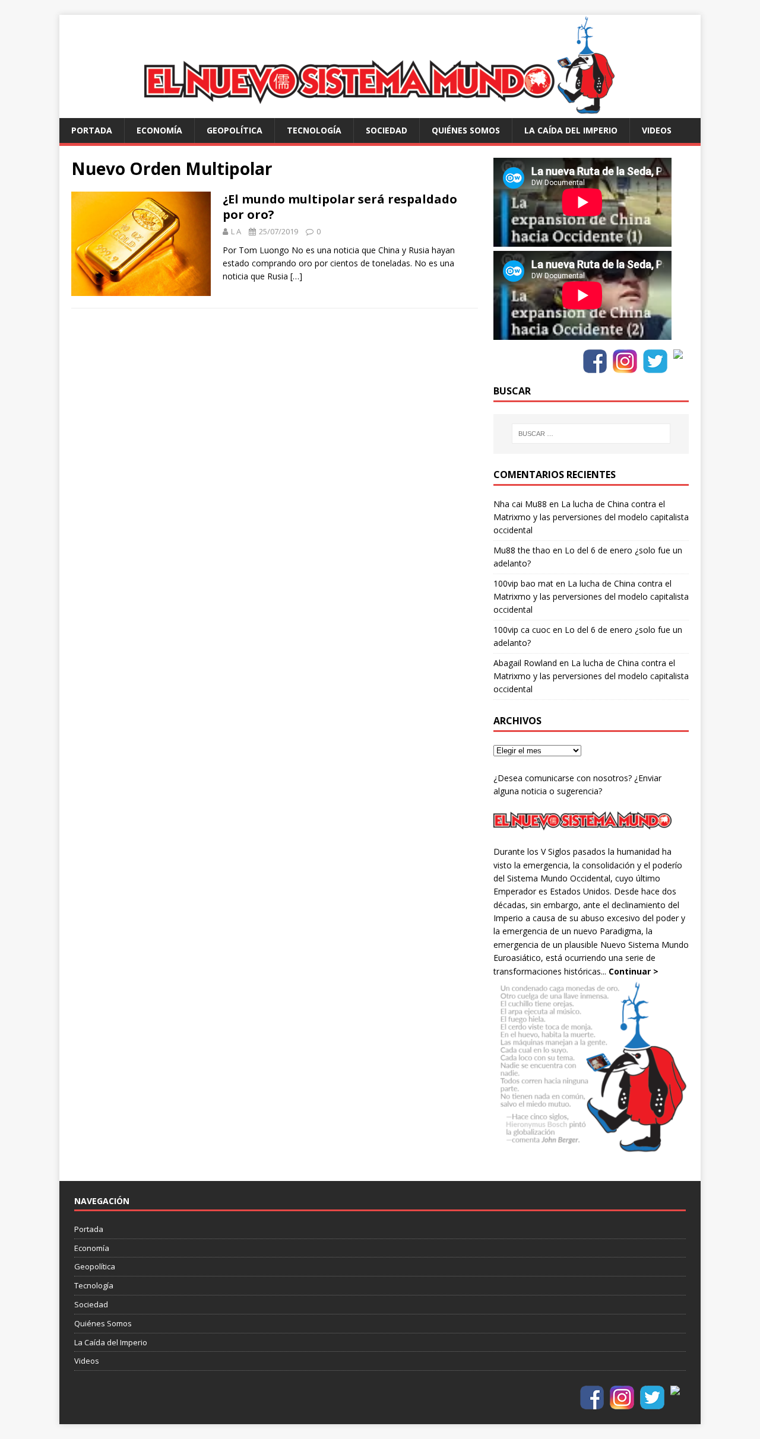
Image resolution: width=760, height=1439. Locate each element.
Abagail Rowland (525, 662)
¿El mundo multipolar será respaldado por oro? (340, 206)
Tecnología (314, 130)
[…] (296, 276)
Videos (657, 130)
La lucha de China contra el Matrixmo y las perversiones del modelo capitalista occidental (591, 517)
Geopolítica (234, 130)
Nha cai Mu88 (520, 504)
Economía (159, 130)
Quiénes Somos (466, 130)
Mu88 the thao (521, 550)
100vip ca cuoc (521, 629)
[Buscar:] (591, 434)
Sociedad (386, 130)
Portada (91, 130)
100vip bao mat (523, 583)
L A (236, 231)
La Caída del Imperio (571, 130)
